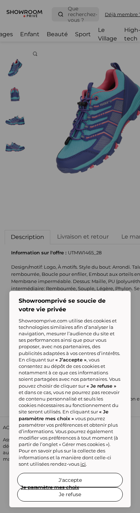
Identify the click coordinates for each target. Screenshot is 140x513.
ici (83, 464)
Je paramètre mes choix (50, 487)
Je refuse (70, 494)
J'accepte (70, 480)
